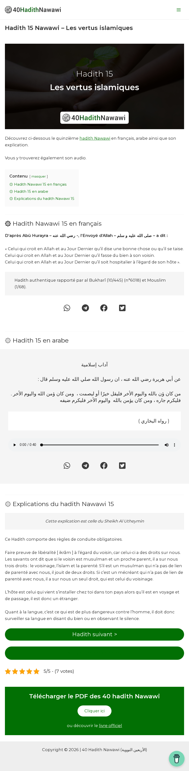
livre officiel (110, 725)
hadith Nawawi (94, 138)
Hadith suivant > (94, 634)
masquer (39, 176)
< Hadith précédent (95, 653)
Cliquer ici (94, 710)
